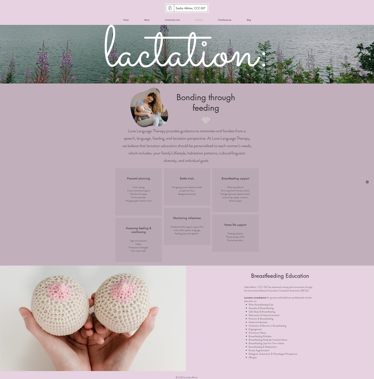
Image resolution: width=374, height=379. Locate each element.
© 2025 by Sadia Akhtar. (187, 377)
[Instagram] (367, 182)
